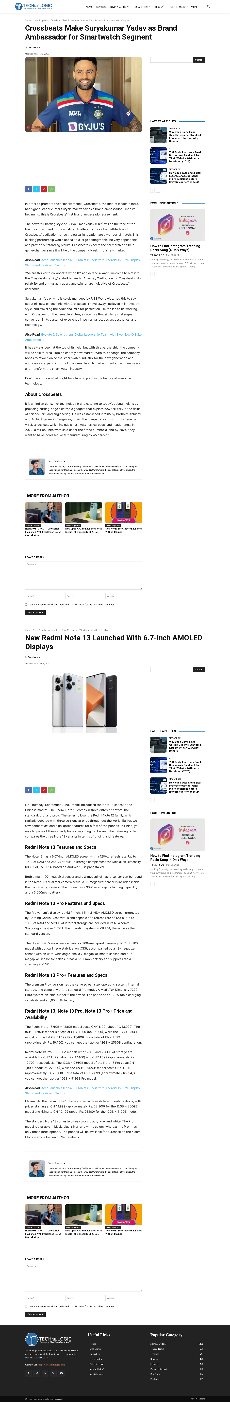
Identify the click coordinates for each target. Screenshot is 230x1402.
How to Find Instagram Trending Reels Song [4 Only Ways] (175, 248)
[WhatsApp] (51, 189)
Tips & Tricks (175, 128)
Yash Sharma (34, 47)
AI (170, 149)
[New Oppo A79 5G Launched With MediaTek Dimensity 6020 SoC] (83, 512)
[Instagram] (36, 1373)
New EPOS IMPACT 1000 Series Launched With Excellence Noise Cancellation (43, 532)
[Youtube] (61, 1373)
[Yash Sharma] (37, 467)
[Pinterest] (44, 189)
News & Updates (41, 20)
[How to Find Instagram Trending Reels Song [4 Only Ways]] (177, 225)
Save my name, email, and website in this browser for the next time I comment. (72, 604)
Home (28, 20)
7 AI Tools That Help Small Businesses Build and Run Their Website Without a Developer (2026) (185, 157)
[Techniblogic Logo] (33, 6)
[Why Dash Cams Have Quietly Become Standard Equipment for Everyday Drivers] (158, 135)
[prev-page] (152, 190)
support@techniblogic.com (51, 1364)
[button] (208, 6)
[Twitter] (36, 189)
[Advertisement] (83, 157)
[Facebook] (28, 189)
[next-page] (158, 190)
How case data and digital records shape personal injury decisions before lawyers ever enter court (185, 177)
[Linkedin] (45, 1373)
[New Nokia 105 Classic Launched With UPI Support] (123, 512)
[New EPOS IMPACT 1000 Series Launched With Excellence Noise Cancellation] (43, 512)
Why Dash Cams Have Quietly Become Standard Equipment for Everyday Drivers (185, 137)
